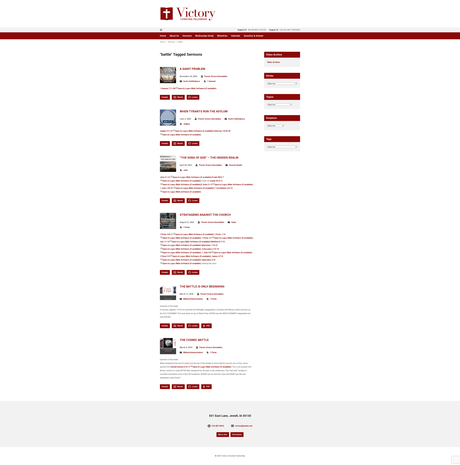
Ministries (222, 36)
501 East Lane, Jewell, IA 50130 (230, 415)
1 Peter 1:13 (219, 234)
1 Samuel (211, 81)
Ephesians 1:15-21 (209, 245)
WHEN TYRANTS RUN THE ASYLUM (204, 111)
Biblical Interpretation (193, 299)
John (185, 170)
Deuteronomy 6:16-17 (180, 367)
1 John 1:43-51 (166, 188)
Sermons (187, 36)
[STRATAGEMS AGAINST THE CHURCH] (168, 227)
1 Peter (186, 227)
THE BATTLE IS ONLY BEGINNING (202, 286)
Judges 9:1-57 (166, 131)
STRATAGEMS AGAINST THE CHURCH (205, 214)
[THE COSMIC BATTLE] (168, 352)
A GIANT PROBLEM (192, 69)
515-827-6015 (218, 426)
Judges (186, 124)
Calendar (235, 36)
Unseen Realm (235, 165)
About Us (174, 36)
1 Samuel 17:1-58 (167, 88)
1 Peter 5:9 (165, 256)
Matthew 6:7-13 (218, 242)
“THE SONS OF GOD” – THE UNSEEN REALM (209, 157)
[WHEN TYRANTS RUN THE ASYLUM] (168, 124)
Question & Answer (253, 36)
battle (180, 42)
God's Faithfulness (191, 81)
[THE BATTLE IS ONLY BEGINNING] (168, 299)
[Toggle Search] (161, 30)
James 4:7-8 (217, 256)
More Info (222, 434)
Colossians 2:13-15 (210, 249)
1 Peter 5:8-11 (166, 234)
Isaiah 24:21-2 (216, 181)
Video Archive (273, 62)
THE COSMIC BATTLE (194, 340)
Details (165, 97)
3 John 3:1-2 (206, 184)
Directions (237, 434)
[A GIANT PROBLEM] (168, 81)
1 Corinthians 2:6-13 (224, 188)
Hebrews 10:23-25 (222, 131)
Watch (180, 97)
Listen (194, 97)
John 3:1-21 (165, 177)
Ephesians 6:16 (208, 260)
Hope (233, 222)
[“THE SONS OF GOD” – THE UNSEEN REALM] (168, 170)
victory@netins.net (243, 426)
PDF (208, 326)
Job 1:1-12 (164, 242)
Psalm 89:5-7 (218, 177)
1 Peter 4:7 (207, 238)
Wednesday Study (204, 36)
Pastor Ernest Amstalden (215, 76)
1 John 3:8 (206, 252)
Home (163, 36)
